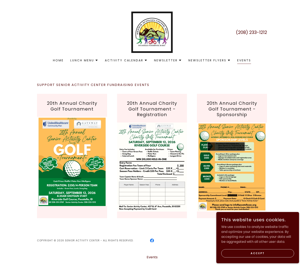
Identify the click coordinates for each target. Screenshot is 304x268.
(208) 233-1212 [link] (251, 32)
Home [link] (58, 60)
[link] (152, 32)
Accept (258, 253)
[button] (84, 60)
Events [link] (244, 60)
